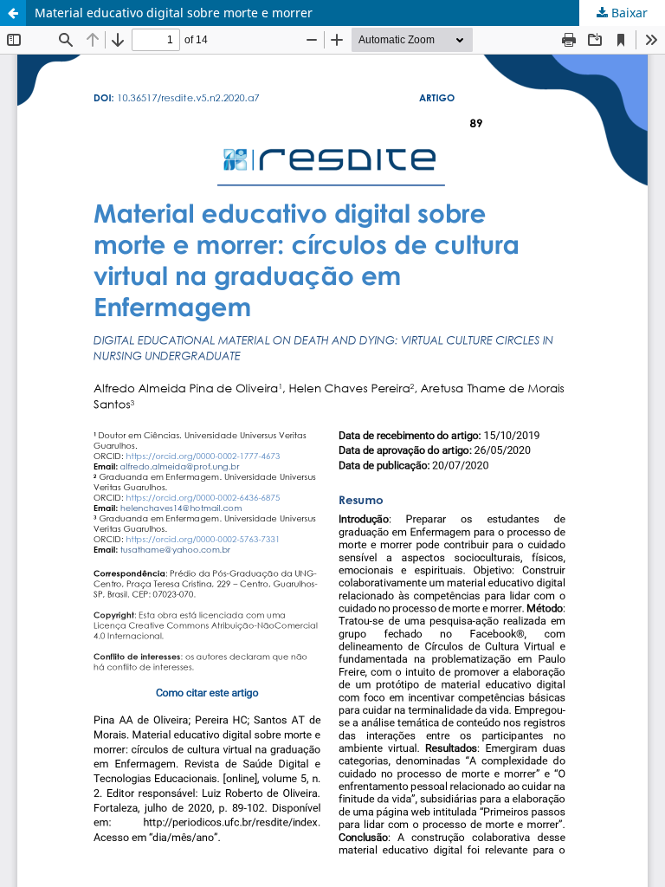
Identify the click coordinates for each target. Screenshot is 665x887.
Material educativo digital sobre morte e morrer (174, 12)
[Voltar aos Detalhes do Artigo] (13, 13)
